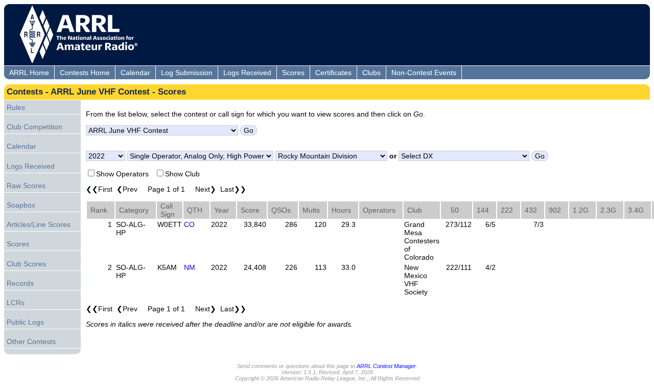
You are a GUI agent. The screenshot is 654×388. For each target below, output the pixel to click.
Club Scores (26, 264)
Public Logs (25, 322)
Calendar (135, 73)
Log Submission (187, 73)
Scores (293, 73)
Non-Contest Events (423, 73)
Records (20, 283)
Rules (16, 107)
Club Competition (34, 127)
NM (189, 267)
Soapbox (21, 205)
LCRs (16, 303)
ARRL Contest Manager (386, 366)
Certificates (333, 73)
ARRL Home (29, 73)
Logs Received (247, 73)
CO (189, 224)
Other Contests (31, 341)
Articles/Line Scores (39, 224)
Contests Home (85, 73)
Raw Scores (26, 185)
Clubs (371, 73)
